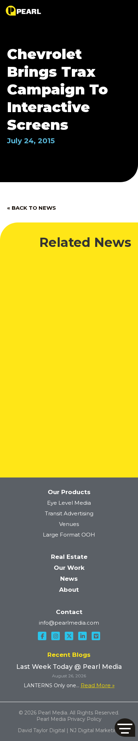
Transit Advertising (69, 513)
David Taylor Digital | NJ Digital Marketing (69, 730)
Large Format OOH (69, 534)
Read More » (98, 685)
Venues (69, 524)
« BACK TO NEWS (31, 207)
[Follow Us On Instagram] (55, 636)
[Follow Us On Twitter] (69, 636)
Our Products (69, 492)
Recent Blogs (69, 654)
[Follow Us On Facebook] (42, 636)
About (69, 589)
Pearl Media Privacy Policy (69, 719)
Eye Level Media (69, 502)
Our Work (69, 567)
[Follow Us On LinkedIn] (82, 636)
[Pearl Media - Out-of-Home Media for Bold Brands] (23, 11)
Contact (69, 611)
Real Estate (69, 556)
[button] (125, 727)
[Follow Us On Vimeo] (96, 636)
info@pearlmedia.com (69, 622)
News (69, 578)
